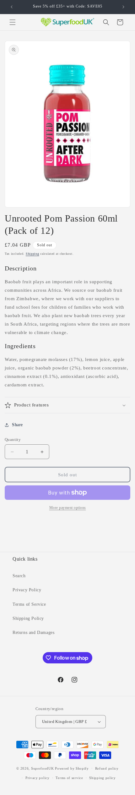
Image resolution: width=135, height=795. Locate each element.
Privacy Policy (27, 590)
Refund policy (107, 768)
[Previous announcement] (12, 7)
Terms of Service (29, 604)
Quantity (13, 439)
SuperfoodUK (42, 768)
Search (19, 575)
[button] (12, 22)
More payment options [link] (67, 507)
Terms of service (69, 778)
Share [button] (17, 424)
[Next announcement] (123, 7)
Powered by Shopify (72, 768)
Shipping (32, 253)
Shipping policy (102, 778)
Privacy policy (37, 778)
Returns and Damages (33, 632)
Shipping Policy (28, 618)
